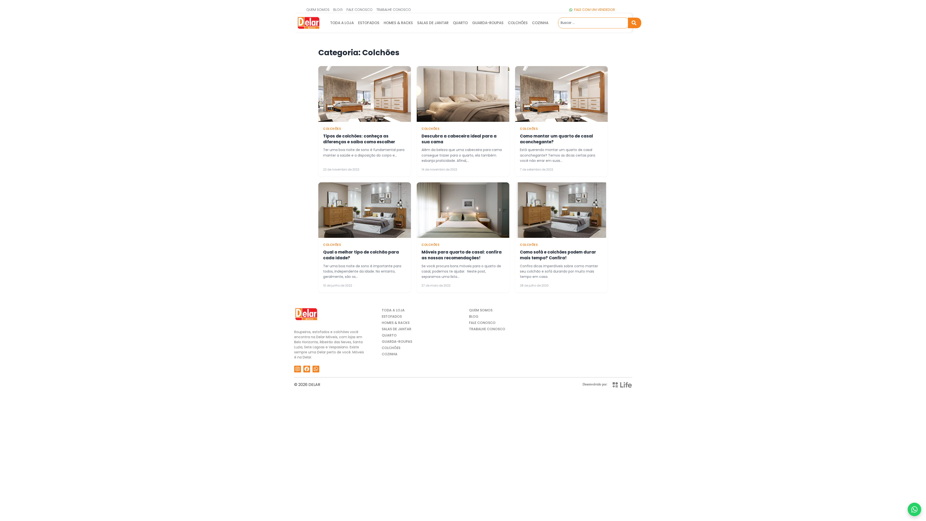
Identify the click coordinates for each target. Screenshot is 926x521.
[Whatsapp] (316, 369)
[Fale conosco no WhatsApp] (914, 509)
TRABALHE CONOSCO (487, 329)
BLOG (473, 316)
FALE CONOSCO (482, 322)
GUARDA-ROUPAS (488, 22)
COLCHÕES (518, 22)
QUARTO (460, 22)
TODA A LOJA (342, 22)
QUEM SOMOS (480, 310)
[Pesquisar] (634, 23)
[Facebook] (306, 369)
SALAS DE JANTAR (433, 22)
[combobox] (593, 23)
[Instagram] (297, 369)
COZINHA (540, 22)
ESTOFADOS (368, 22)
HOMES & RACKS (398, 22)
